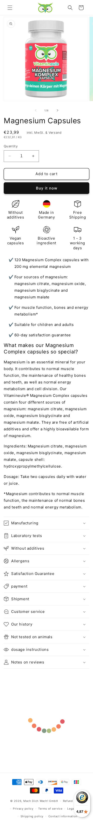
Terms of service (50, 808)
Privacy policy (23, 808)
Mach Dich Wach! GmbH (40, 801)
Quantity (11, 146)
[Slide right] (57, 110)
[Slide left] (35, 110)
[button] (9, 7)
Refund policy (73, 801)
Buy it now (46, 188)
